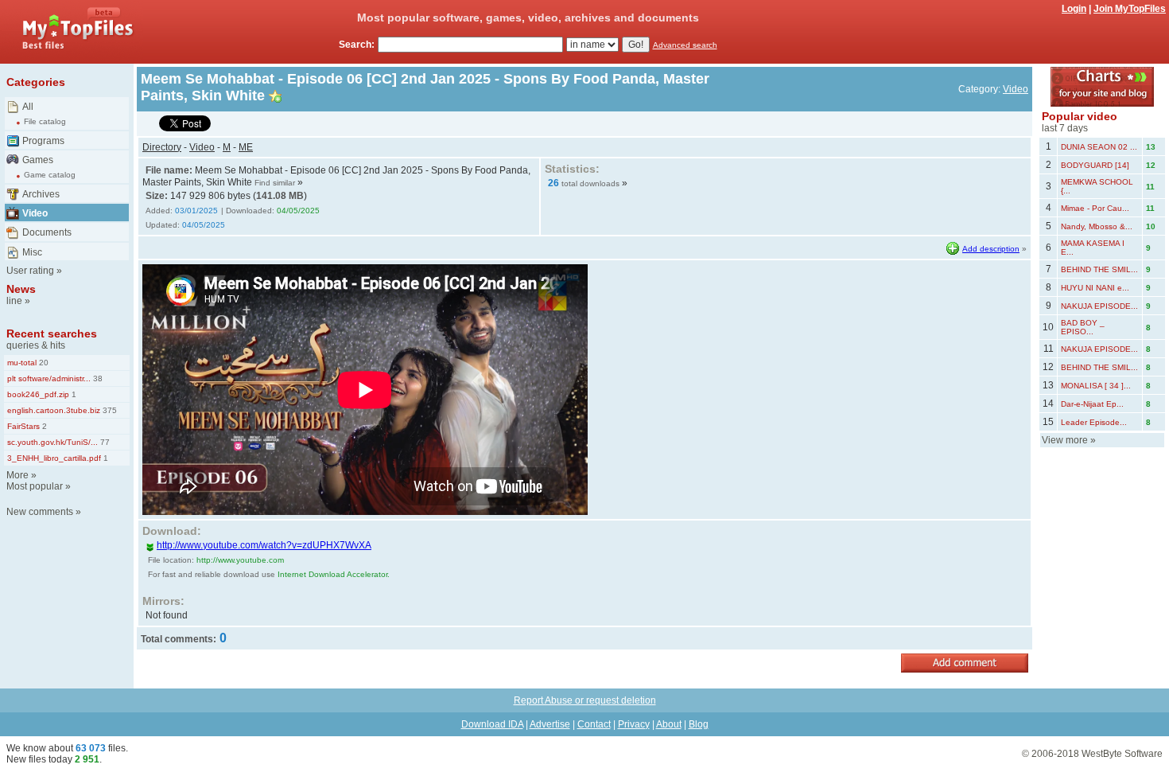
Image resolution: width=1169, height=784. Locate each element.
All (27, 106)
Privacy (634, 724)
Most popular (34, 486)
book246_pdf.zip (38, 394)
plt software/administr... (49, 378)
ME (246, 147)
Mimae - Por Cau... (1095, 208)
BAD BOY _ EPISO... (1083, 327)
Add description (990, 248)
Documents (47, 232)
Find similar (274, 182)
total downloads (590, 183)
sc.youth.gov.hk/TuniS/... (52, 442)
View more (1065, 440)
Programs (43, 140)
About (669, 724)
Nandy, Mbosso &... (1096, 226)
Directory (161, 147)
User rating (30, 270)
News (21, 289)
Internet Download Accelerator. (334, 574)
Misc (32, 252)
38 (97, 378)
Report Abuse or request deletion (585, 700)
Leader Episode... (1094, 422)
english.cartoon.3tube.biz (53, 410)
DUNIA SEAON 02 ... (1099, 146)
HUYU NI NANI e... (1095, 287)
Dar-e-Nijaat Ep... (1092, 404)
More (17, 475)
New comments (39, 511)
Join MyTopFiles (1129, 8)
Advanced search (685, 45)
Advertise (550, 724)
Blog (699, 724)
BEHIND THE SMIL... (1099, 269)
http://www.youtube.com (240, 560)
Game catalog (50, 174)
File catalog (45, 121)
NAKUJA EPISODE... (1099, 306)
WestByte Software (1122, 753)
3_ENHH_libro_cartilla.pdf (54, 458)
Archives (41, 194)
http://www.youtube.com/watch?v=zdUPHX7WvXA (264, 545)
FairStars (23, 426)
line (14, 300)
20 (43, 362)
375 (108, 410)
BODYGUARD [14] (1095, 165)
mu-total (22, 362)
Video (35, 213)
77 (104, 442)
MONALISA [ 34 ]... (1096, 385)
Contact (594, 724)
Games (37, 160)
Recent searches (51, 333)
